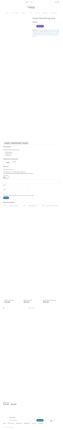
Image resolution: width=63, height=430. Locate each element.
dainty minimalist (39, 31)
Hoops (43, 30)
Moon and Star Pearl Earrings (49, 301)
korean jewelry (56, 33)
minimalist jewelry (36, 34)
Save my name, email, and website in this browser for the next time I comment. (18, 195)
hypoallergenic (49, 33)
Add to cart (40, 26)
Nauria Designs (10, 427)
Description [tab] (7, 143)
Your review (5, 178)
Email (4, 189)
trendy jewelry (53, 34)
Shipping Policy (27, 423)
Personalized (53, 13)
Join (31, 2)
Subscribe (40, 420)
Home (7, 13)
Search (4, 423)
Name (4, 185)
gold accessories (52, 31)
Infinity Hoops (21, 403)
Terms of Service (11, 423)
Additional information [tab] (16, 143)
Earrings (37, 13)
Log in (27, 2)
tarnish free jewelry (45, 34)
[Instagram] (51, 420)
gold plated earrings (41, 33)
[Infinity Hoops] (31, 353)
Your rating (5, 175)
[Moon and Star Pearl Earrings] (51, 251)
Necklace (45, 13)
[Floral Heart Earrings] (12, 251)
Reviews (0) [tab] (25, 143)
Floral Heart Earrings (8, 301)
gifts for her (46, 31)
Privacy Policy (41, 423)
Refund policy (19, 423)
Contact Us (34, 423)
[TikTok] (53, 420)
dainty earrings (50, 30)
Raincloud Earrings (28, 301)
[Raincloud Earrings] (32, 251)
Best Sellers (15, 13)
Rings (30, 13)
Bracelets (23, 13)
